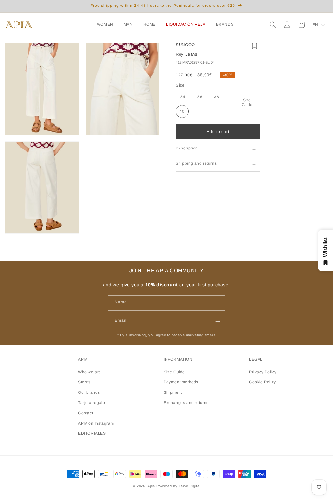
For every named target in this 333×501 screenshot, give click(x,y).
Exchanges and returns (186, 402)
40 (182, 111)
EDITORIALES (92, 433)
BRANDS (225, 24)
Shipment (173, 392)
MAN (128, 24)
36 (202, 98)
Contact (85, 413)
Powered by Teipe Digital (178, 486)
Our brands (89, 392)
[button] (106, 24)
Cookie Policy (262, 382)
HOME (149, 24)
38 (219, 98)
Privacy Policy (262, 372)
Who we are (89, 372)
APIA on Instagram (96, 423)
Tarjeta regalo (91, 402)
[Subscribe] (217, 321)
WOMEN (105, 24)
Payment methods (181, 382)
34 (185, 98)
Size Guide (247, 102)
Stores (84, 382)
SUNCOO (185, 44)
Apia (151, 486)
